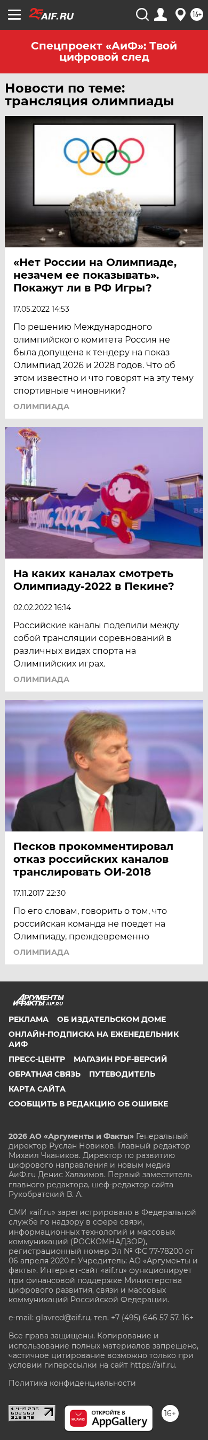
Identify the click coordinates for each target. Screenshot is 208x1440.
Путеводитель (122, 1074)
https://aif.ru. (153, 1365)
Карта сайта (37, 1089)
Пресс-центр (37, 1059)
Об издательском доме (111, 1019)
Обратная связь (45, 1074)
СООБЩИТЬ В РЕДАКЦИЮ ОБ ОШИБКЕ (88, 1104)
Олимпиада (41, 406)
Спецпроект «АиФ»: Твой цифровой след (104, 51)
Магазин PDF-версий (120, 1059)
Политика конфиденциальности (72, 1383)
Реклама (29, 1019)
